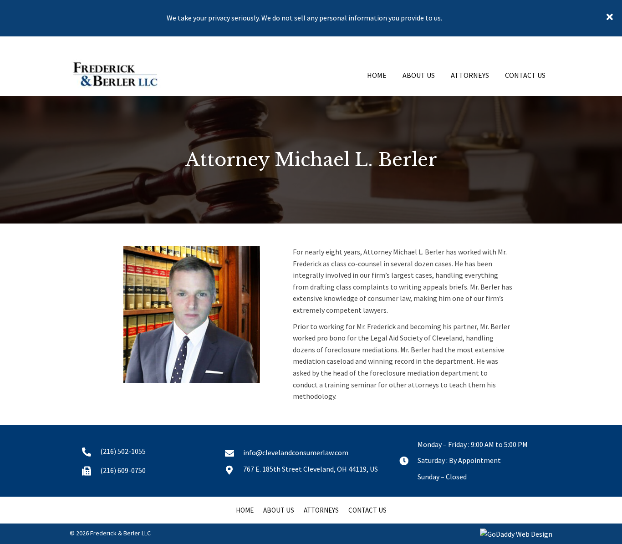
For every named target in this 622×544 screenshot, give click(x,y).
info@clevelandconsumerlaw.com (295, 452)
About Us (278, 510)
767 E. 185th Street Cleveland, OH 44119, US (310, 468)
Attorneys (321, 510)
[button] (610, 18)
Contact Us (367, 510)
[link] (376, 74)
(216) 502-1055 (123, 451)
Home (245, 510)
